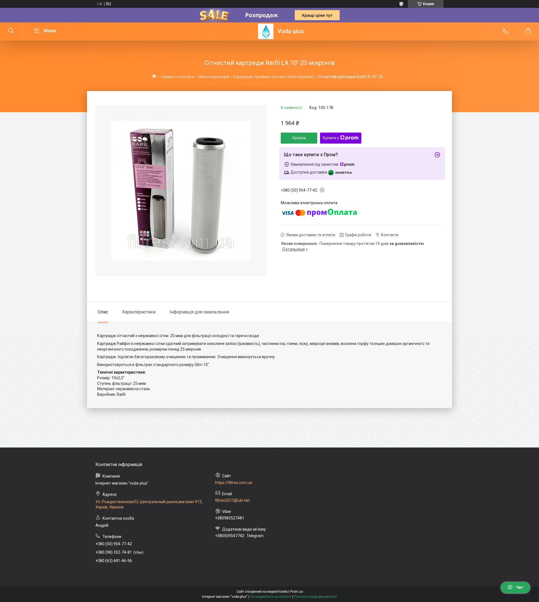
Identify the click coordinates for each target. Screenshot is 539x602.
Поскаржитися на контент (270, 597)
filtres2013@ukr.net (232, 500)
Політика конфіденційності (315, 597)
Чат (519, 587)
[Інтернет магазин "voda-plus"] (265, 31)
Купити (299, 138)
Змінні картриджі (213, 76)
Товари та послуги (177, 76)
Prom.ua (296, 592)
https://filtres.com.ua (233, 482)
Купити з (331, 138)
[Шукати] (11, 31)
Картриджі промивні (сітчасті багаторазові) (273, 76)
